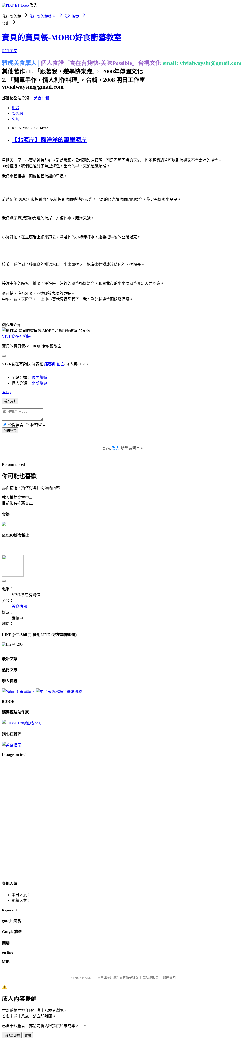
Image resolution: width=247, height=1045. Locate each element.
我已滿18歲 (12, 1035)
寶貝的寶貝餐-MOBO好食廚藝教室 (62, 37)
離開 (28, 1035)
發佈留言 (10, 430)
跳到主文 (9, 51)
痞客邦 (50, 364)
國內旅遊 (39, 377)
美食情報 (41, 98)
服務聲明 (169, 978)
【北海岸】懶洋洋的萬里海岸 (49, 140)
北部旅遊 (39, 383)
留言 (60, 364)
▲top (6, 392)
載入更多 (10, 401)
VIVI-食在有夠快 (16, 336)
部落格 (17, 114)
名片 (15, 119)
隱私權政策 (150, 978)
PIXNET (87, 978)
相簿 (15, 108)
